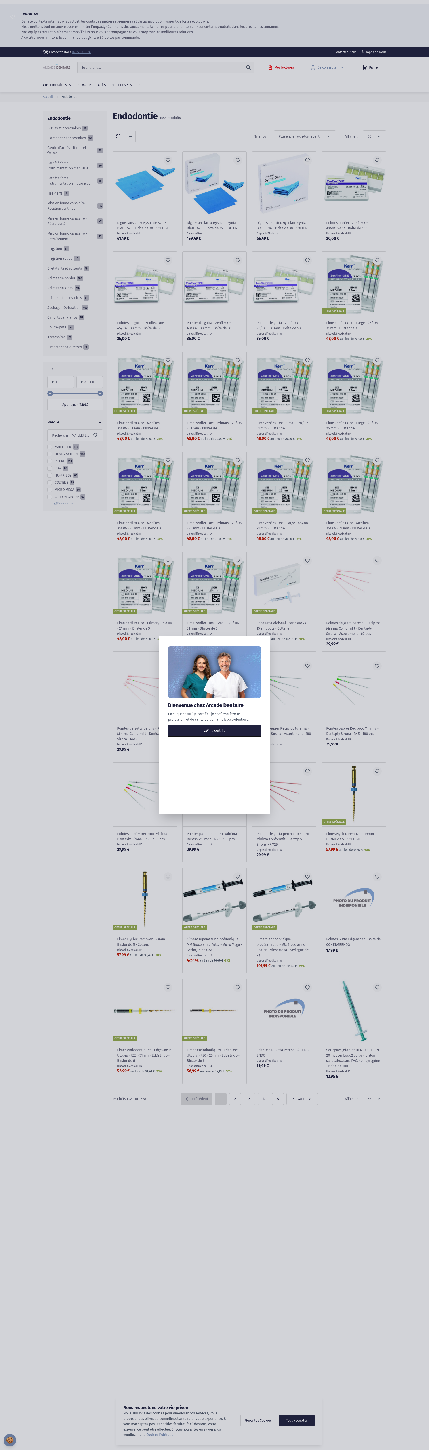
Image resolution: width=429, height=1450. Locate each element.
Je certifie (217, 730)
